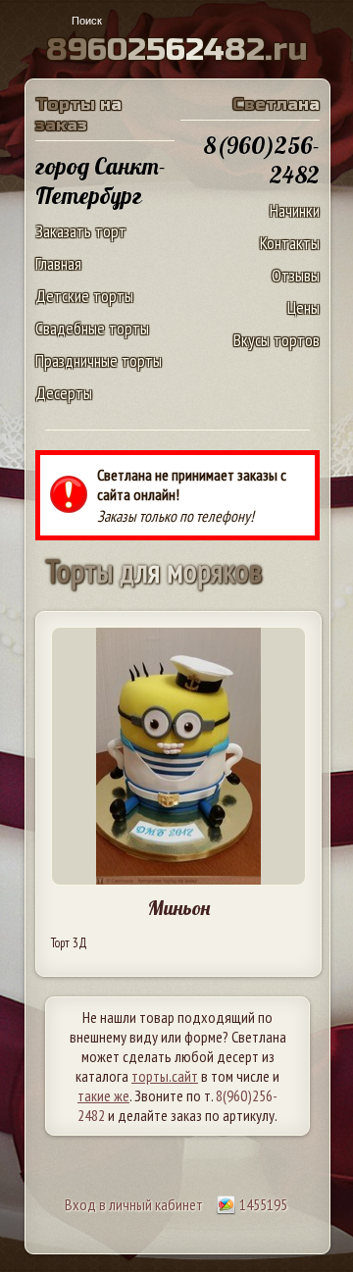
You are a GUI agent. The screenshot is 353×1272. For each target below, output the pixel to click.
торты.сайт (164, 1076)
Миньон (179, 907)
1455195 (261, 1204)
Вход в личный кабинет (134, 1204)
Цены (303, 307)
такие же (103, 1095)
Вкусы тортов (276, 340)
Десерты (63, 393)
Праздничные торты (98, 360)
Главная (58, 263)
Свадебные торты (92, 328)
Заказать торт (80, 231)
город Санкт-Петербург (100, 180)
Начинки (295, 210)
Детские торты (84, 295)
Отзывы (296, 275)
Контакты (290, 242)
